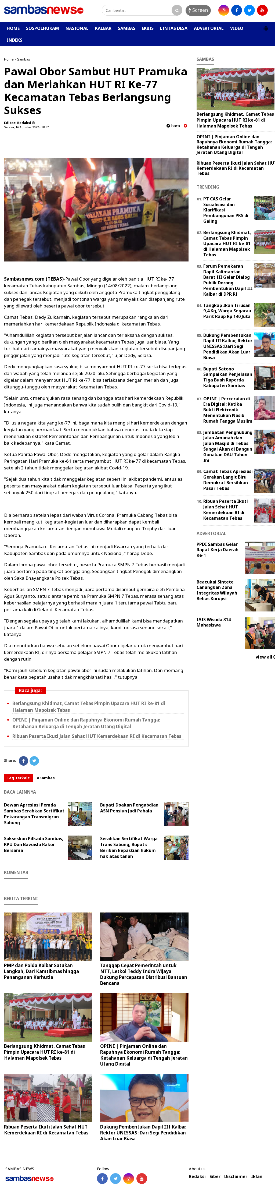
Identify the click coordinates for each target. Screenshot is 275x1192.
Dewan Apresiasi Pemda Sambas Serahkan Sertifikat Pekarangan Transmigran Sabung (34, 814)
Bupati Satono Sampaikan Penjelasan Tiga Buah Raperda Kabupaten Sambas (227, 377)
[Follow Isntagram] (128, 1178)
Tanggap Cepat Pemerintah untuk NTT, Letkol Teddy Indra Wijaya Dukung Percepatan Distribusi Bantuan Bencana (143, 974)
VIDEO (236, 28)
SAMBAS (126, 28)
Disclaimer (235, 1176)
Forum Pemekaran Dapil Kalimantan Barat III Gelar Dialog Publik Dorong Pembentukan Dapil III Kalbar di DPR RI (228, 280)
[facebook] (236, 10)
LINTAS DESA (173, 28)
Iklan (256, 1176)
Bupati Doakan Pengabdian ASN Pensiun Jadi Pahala (129, 808)
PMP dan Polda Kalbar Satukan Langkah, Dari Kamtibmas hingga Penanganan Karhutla (41, 971)
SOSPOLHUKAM (42, 28)
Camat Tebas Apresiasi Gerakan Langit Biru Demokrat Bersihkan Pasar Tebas (228, 479)
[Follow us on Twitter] (115, 1178)
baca (175, 125)
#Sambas (46, 777)
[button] (265, 26)
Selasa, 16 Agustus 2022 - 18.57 (26, 127)
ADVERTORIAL (209, 28)
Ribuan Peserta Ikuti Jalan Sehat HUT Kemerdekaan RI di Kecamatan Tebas (96, 736)
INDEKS (14, 40)
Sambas (23, 59)
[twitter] (249, 10)
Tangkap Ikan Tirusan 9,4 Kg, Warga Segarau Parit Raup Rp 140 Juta (227, 311)
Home (9, 59)
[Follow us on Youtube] (141, 1178)
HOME (13, 28)
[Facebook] (23, 761)
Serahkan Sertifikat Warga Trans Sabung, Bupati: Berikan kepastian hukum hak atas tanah (129, 847)
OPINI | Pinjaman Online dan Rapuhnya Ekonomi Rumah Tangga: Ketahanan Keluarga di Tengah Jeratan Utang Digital (86, 723)
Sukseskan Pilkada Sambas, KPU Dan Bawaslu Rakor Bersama (33, 844)
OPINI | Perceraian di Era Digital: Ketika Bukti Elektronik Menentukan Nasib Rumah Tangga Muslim (227, 410)
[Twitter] (34, 761)
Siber (214, 1176)
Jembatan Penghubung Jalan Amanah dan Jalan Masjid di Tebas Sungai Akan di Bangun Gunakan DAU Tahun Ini (227, 446)
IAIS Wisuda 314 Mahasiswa (214, 622)
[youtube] (262, 10)
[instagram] (223, 10)
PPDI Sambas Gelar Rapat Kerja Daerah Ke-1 (217, 549)
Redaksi (197, 1176)
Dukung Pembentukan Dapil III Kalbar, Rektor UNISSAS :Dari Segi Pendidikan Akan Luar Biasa (143, 1133)
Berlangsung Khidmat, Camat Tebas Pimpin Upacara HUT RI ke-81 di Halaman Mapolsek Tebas (44, 1052)
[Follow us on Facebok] (102, 1178)
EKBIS (148, 28)
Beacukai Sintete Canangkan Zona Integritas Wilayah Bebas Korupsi (217, 590)
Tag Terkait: (18, 777)
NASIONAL (77, 28)
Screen (199, 10)
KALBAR (103, 28)
